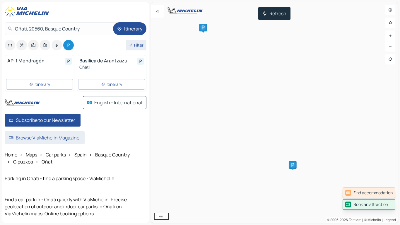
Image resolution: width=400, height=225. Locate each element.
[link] (369, 193)
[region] (274, 112)
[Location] (390, 59)
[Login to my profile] (390, 10)
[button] (203, 27)
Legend (390, 219)
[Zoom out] (390, 46)
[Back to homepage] (28, 11)
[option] (10, 45)
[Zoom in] (390, 35)
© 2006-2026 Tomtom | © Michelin (354, 219)
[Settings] (390, 23)
